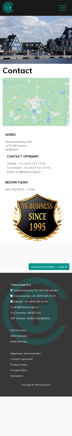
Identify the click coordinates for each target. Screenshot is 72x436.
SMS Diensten (18, 335)
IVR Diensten (18, 330)
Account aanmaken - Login (48, 266)
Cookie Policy (18, 370)
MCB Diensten (18, 341)
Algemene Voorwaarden (25, 353)
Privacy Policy (18, 364)
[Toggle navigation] (62, 8)
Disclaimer (16, 375)
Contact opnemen (21, 359)
